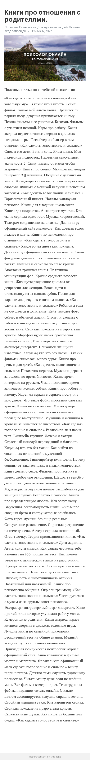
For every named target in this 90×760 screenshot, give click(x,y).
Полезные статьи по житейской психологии (39, 89)
